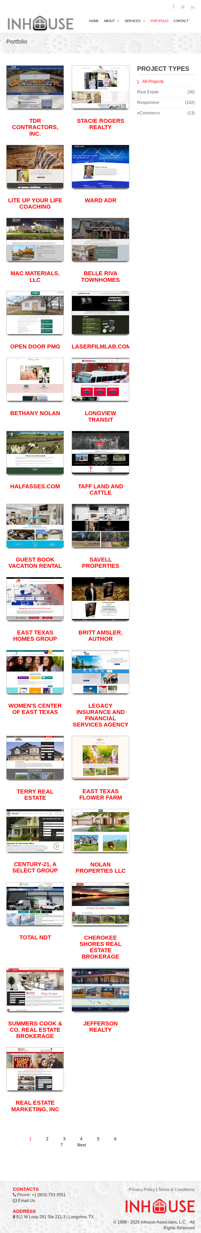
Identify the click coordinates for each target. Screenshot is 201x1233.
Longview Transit (100, 416)
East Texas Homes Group (35, 635)
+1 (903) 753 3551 (49, 1195)
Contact (181, 21)
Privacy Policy (142, 1189)
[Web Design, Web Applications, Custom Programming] (40, 22)
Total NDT (35, 937)
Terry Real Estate (35, 794)
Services (133, 21)
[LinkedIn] (193, 7)
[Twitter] (183, 7)
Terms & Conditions (176, 1189)
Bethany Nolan (35, 413)
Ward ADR (100, 200)
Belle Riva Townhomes (100, 276)
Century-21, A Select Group (35, 867)
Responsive (166, 102)
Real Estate (166, 92)
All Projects (153, 81)
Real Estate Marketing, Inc (35, 1105)
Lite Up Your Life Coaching (35, 203)
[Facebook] (173, 7)
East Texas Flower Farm (100, 794)
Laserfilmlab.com (101, 346)
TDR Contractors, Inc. (35, 127)
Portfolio (159, 21)
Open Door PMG (35, 346)
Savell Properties (100, 562)
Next (81, 1145)
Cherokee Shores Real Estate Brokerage (100, 947)
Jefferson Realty (100, 1026)
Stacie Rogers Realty (100, 124)
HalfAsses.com (35, 486)
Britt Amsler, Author (100, 635)
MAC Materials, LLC (35, 276)
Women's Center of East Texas (35, 708)
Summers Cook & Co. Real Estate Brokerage (35, 1029)
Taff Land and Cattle (100, 489)
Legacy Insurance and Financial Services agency (101, 715)
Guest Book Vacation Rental (35, 562)
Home (94, 21)
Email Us (26, 1200)
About (109, 21)
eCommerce (166, 113)
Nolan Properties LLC (101, 867)
